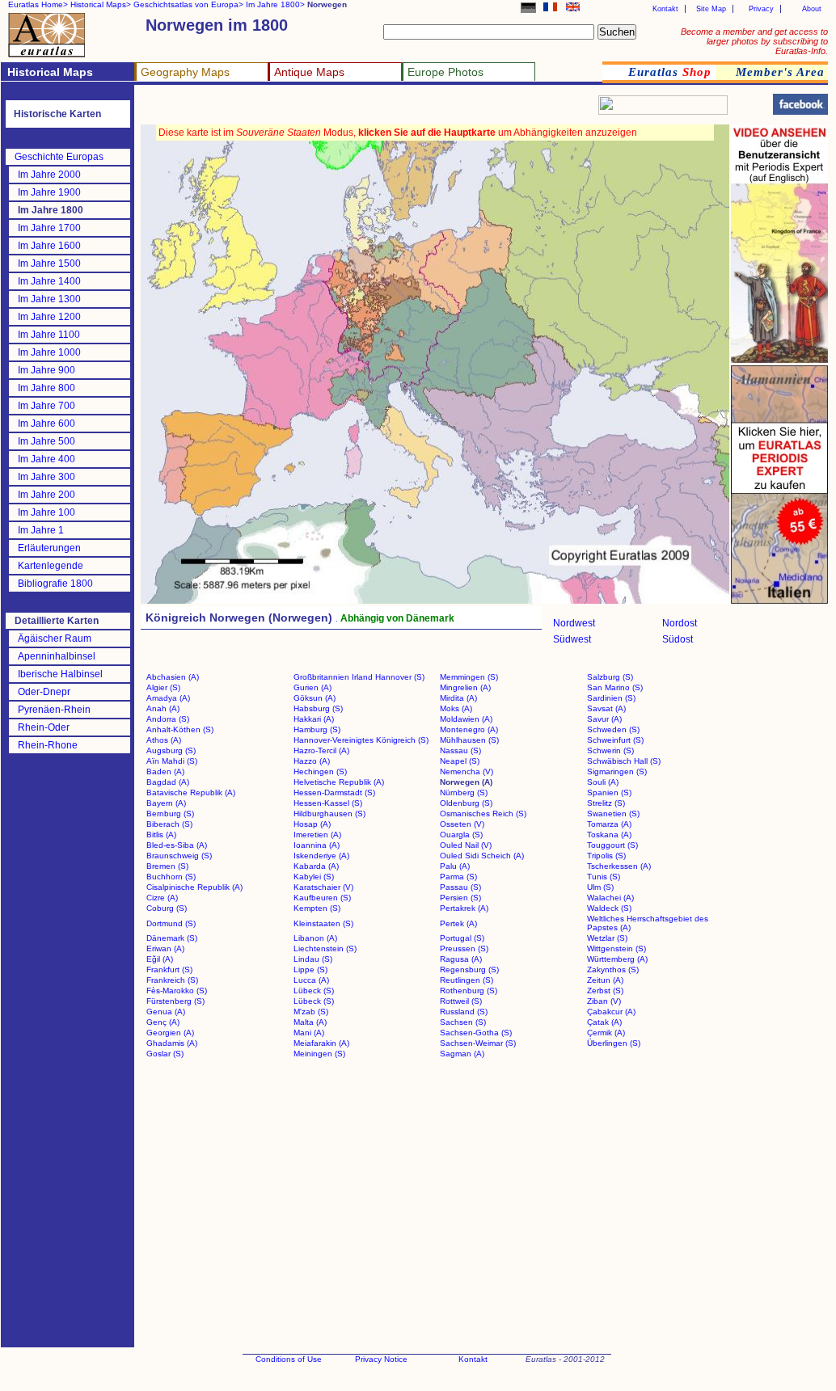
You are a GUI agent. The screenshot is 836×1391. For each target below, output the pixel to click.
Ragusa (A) (461, 959)
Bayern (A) (166, 803)
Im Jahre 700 (46, 405)
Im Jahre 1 (41, 530)
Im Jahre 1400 (49, 281)
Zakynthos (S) (613, 969)
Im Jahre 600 (46, 423)
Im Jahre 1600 (49, 245)
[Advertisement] (333, 109)
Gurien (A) (312, 687)
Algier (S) (163, 687)
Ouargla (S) (461, 834)
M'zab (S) (310, 1011)
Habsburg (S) (318, 708)
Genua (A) (165, 1011)
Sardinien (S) (611, 697)
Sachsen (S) (463, 1022)
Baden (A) (165, 771)
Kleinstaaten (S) (323, 923)
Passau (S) (460, 887)
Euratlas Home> (38, 4)
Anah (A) (162, 708)
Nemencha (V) (466, 771)
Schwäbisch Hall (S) (624, 761)
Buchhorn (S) (171, 876)
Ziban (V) (604, 1001)
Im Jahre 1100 (49, 334)
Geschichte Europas (59, 156)
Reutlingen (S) (466, 980)
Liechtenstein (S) (325, 948)
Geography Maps (185, 71)
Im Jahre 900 (46, 370)
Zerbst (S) (605, 990)
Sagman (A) (462, 1053)
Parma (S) (458, 876)
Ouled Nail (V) (466, 845)
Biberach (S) (169, 824)
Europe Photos (445, 71)
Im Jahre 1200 (49, 316)
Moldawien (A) (466, 718)
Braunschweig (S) (179, 855)
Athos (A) (163, 740)
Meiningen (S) (319, 1053)
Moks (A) (456, 708)
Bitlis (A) (161, 834)
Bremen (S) (167, 866)
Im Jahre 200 (46, 494)
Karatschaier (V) (323, 887)
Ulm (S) (600, 887)
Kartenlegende (50, 565)
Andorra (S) (167, 718)
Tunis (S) (603, 876)
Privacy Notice (381, 1359)
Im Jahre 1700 (49, 228)
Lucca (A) (311, 980)
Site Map (711, 9)
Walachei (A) (610, 897)
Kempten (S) (316, 908)
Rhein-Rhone (48, 745)
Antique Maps (309, 71)
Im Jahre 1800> (275, 4)
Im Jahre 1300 (49, 299)
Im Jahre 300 (46, 477)
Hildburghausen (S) (329, 813)
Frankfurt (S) (169, 969)
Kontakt (665, 9)
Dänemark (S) (171, 938)
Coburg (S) (166, 908)
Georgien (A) (170, 1032)
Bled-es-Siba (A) (176, 845)
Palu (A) (455, 866)
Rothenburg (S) (468, 990)
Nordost (679, 623)
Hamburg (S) (316, 729)
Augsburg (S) (171, 750)
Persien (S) (460, 897)
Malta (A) (310, 1022)
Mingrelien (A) (465, 687)
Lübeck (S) (313, 990)
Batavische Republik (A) (190, 792)
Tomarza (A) (609, 824)
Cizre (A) (162, 897)
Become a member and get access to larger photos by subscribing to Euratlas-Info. (754, 41)
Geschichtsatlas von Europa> (188, 4)
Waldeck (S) (609, 908)
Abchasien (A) (172, 676)
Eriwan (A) (165, 948)
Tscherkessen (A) (619, 866)
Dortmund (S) (171, 923)
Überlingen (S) (613, 1043)
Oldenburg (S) (466, 803)
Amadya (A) (168, 697)
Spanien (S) (609, 792)
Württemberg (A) (617, 959)
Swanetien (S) (613, 813)
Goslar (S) (165, 1053)
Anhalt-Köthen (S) (179, 729)
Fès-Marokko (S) (176, 990)
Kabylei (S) (313, 876)
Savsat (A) (606, 708)
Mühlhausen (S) (469, 740)
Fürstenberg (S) (175, 1001)
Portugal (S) (462, 938)
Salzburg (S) (610, 676)
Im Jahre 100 (46, 512)
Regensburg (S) (469, 969)
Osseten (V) (462, 824)
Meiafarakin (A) (321, 1043)
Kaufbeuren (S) (322, 897)
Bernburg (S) (170, 813)
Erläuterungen (49, 548)
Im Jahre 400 (46, 459)
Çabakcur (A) (611, 1011)
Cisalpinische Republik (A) (194, 887)
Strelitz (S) (606, 803)
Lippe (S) (310, 969)
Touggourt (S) (612, 845)
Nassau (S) (460, 750)
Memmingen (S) (469, 676)
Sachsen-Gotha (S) (476, 1032)
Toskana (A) (609, 834)
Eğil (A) (159, 959)
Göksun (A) (314, 697)
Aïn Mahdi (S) (171, 761)
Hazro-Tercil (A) (321, 750)
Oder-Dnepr (44, 692)
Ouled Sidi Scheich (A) (482, 855)
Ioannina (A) (316, 845)
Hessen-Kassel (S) (327, 803)
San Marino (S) (615, 687)
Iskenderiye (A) (321, 855)
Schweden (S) (613, 729)
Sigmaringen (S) (617, 771)
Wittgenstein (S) (616, 948)
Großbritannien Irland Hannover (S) (358, 676)
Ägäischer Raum (54, 638)
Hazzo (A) (311, 761)
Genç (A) (162, 1022)
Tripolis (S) (606, 855)
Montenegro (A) (469, 729)
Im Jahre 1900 (49, 192)
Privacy (761, 9)
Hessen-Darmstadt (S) (334, 792)
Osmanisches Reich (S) (483, 813)
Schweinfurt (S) (615, 740)
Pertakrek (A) (464, 908)
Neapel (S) (459, 761)
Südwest (572, 639)
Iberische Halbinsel (60, 674)
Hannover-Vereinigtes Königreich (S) (361, 740)
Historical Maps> (100, 4)
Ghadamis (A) (171, 1043)
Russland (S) (464, 1011)
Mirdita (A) (458, 697)
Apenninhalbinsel (56, 656)
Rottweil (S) (461, 1001)
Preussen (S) (464, 948)
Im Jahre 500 (46, 441)
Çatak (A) (604, 1022)
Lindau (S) (312, 959)
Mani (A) (308, 1032)
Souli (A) (603, 782)
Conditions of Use (288, 1359)
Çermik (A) (606, 1032)
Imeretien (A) (317, 834)
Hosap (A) (312, 824)
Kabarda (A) (316, 866)
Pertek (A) (458, 923)
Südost (677, 639)
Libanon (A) (315, 938)
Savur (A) (604, 718)
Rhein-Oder (44, 727)
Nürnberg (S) (464, 792)
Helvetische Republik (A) (338, 782)
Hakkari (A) (313, 718)
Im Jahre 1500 (49, 263)
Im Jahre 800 (46, 388)
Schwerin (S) (610, 750)
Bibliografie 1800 (55, 583)
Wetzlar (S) (607, 938)
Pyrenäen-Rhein (54, 709)
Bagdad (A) (167, 782)
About (811, 9)
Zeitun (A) (605, 980)
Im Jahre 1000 (49, 352)
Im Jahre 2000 (49, 174)
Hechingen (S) (320, 771)
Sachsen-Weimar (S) (478, 1043)
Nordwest (574, 623)
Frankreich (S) (172, 980)
